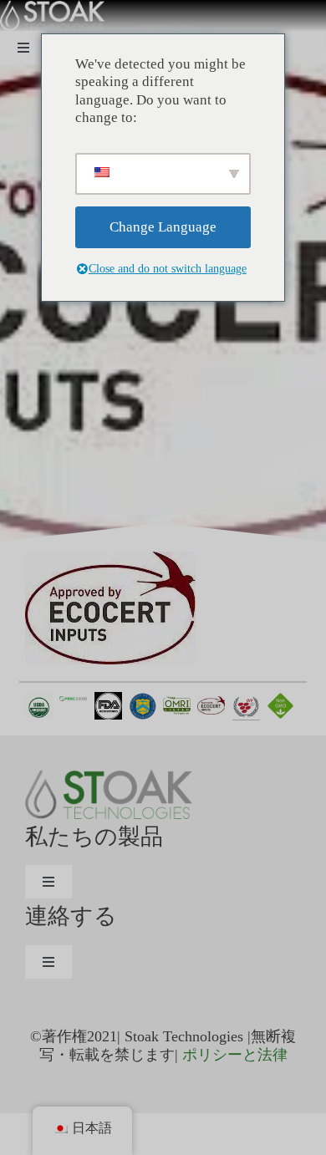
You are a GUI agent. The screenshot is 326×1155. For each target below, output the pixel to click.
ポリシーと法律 (235, 1054)
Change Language (163, 227)
